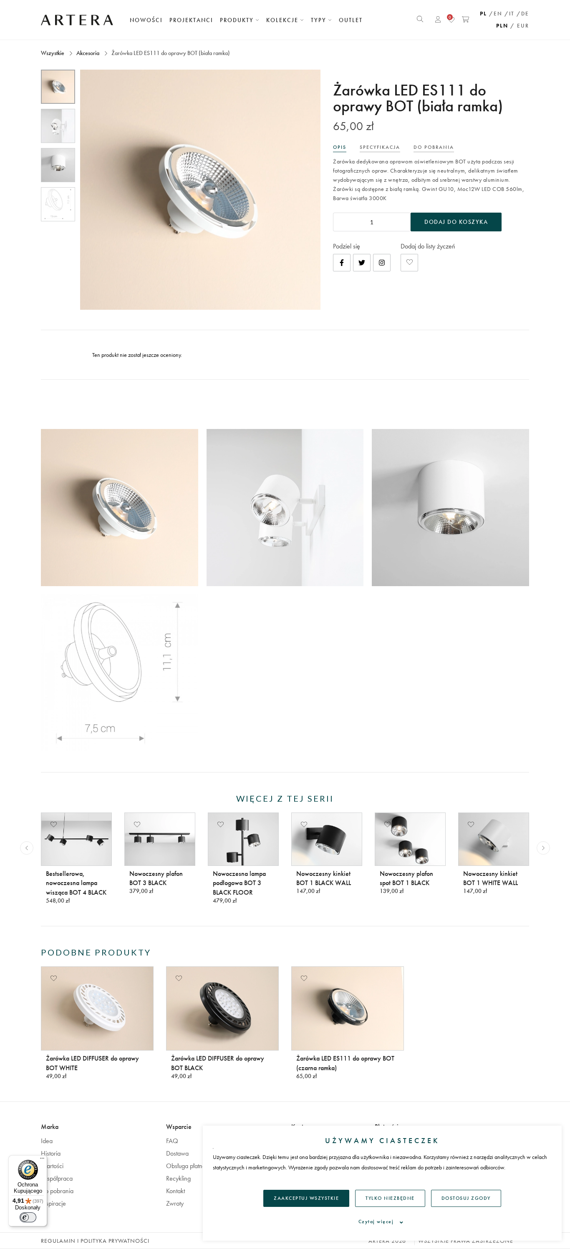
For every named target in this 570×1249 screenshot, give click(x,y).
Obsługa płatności (189, 1165)
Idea (47, 1140)
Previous (26, 848)
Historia (51, 1153)
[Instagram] (382, 262)
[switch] (28, 1217)
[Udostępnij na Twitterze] (362, 262)
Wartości (52, 1165)
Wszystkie (53, 53)
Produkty (238, 20)
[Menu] (42, 1160)
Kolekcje (283, 20)
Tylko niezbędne (390, 1198)
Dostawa (177, 1153)
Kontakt (175, 1190)
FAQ (172, 1140)
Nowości (146, 20)
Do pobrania (57, 1190)
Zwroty (175, 1203)
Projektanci (191, 20)
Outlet (351, 20)
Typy (319, 20)
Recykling (178, 1178)
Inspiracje (53, 1203)
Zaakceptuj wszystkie (306, 1198)
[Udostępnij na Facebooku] (342, 262)
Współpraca (57, 1178)
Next (543, 848)
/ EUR (519, 25)
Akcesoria (87, 53)
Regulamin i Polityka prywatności (95, 1240)
